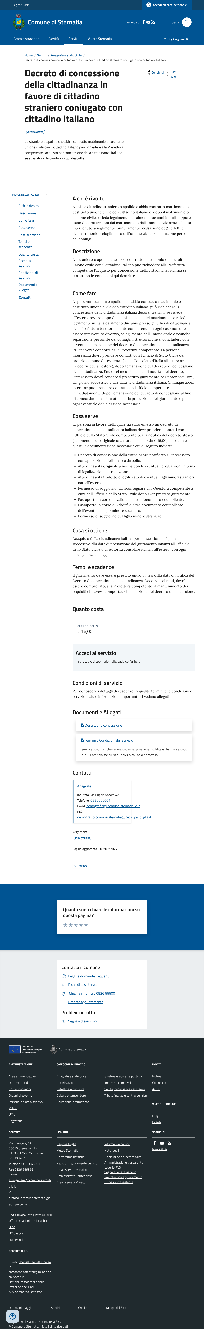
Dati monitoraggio (20, 1307)
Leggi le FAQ (112, 1167)
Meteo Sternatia (67, 1150)
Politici (13, 1108)
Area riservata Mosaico (72, 1169)
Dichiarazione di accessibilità (122, 1156)
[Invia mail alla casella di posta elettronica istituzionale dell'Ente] (30, 1183)
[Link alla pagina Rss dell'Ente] (169, 1143)
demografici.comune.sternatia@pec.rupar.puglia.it (114, 817)
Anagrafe (84, 786)
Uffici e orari (16, 1233)
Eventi (156, 1122)
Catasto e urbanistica (70, 1089)
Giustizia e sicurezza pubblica (123, 1076)
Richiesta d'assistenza (118, 1182)
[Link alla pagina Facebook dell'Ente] (154, 1143)
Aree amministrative (22, 1076)
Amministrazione (26, 38)
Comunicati (159, 1082)
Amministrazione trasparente (123, 1162)
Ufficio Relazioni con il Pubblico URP (29, 1223)
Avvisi (156, 1089)
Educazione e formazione (73, 1101)
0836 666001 (30, 1163)
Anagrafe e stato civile (66, 55)
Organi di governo (20, 1095)
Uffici (12, 1114)
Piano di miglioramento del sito (77, 1163)
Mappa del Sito (116, 1307)
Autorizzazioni (66, 1082)
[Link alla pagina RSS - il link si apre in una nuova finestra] (153, 22)
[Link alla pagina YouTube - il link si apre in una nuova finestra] (148, 22)
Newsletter (159, 1149)
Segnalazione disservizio (120, 1172)
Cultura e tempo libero (71, 1095)
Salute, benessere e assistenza (124, 1089)
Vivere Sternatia (100, 38)
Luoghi (156, 1115)
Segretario (15, 1120)
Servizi (73, 38)
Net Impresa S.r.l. (49, 1321)
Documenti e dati (20, 1082)
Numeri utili (16, 1239)
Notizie (156, 1076)
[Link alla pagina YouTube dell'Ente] (162, 1143)
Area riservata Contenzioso (74, 1175)
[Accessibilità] (12, 1316)
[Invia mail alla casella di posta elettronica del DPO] (35, 1262)
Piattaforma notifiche (71, 1156)
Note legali (111, 1150)
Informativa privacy (117, 1144)
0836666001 (100, 800)
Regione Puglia (20, 5)
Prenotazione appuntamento (123, 1177)
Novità (54, 38)
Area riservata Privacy (71, 1182)
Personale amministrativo (26, 1101)
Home (29, 55)
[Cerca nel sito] (185, 22)
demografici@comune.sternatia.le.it (113, 806)
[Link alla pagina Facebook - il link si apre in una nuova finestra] (143, 22)
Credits (82, 1307)
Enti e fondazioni (20, 1089)
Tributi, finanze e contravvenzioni (125, 1098)
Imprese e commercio (118, 1082)
